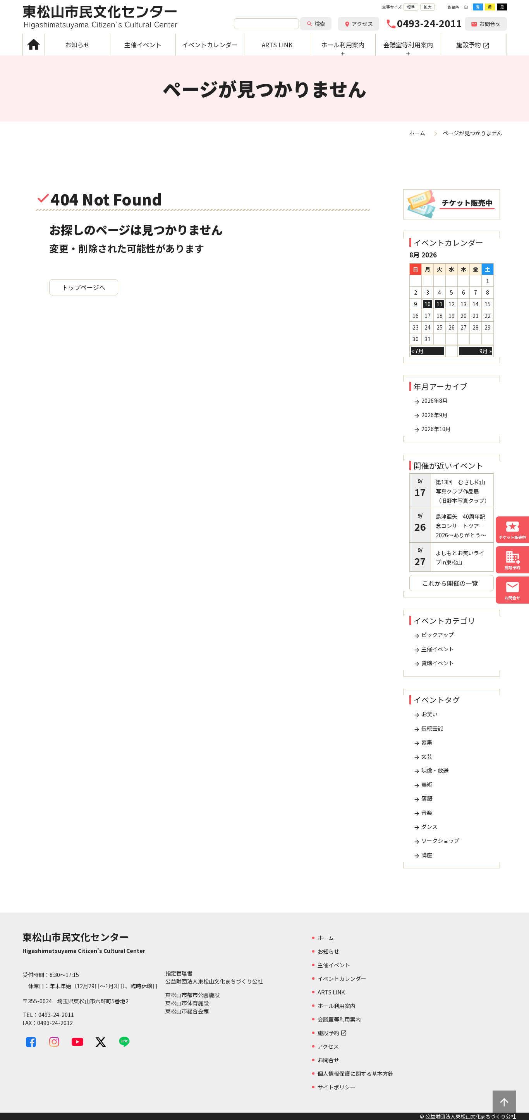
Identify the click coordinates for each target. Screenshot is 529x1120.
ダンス (426, 827)
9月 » (485, 351)
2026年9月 (431, 415)
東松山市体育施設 (187, 1003)
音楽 (423, 813)
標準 (411, 7)
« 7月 (417, 351)
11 (439, 304)
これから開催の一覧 (450, 583)
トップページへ (83, 287)
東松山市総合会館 (187, 1011)
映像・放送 (431, 770)
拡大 (427, 7)
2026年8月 (431, 401)
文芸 (423, 756)
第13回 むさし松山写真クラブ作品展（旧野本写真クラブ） (463, 491)
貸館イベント (434, 663)
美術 (423, 784)
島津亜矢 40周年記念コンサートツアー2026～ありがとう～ (461, 526)
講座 (423, 855)
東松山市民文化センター (99, 17)
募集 (423, 742)
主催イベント (434, 649)
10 (427, 304)
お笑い (426, 714)
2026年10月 (432, 429)
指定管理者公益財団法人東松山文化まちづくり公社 (214, 977)
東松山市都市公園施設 (192, 995)
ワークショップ (436, 841)
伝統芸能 (428, 728)
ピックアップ (434, 635)
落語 (423, 798)
